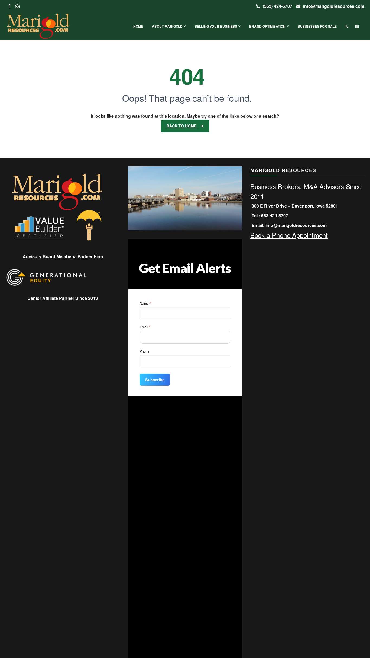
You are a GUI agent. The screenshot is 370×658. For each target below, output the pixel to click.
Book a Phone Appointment (289, 235)
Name (145, 303)
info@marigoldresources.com (333, 6)
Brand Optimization (267, 26)
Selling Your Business (216, 26)
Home (138, 26)
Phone (145, 351)
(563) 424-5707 (277, 6)
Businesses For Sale (317, 26)
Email (145, 327)
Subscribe (154, 380)
